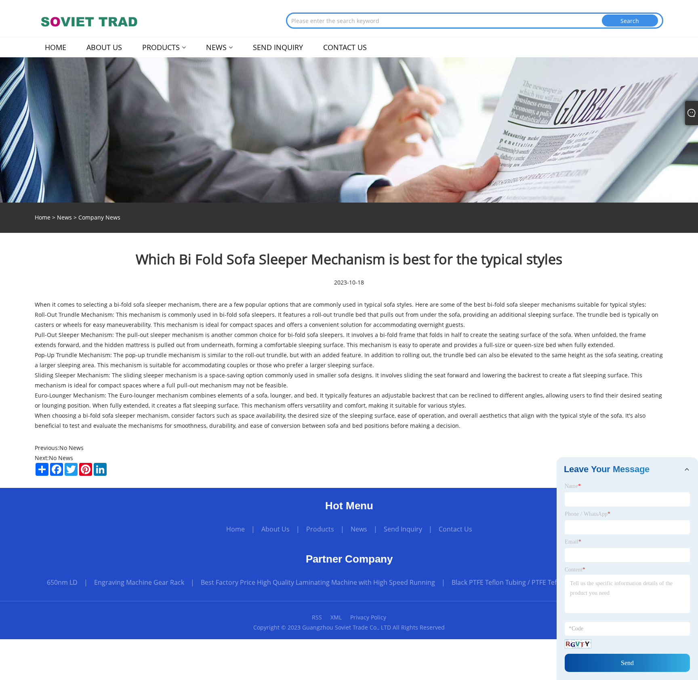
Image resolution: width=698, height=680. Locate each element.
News (64, 217)
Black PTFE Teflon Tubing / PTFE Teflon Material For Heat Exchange (552, 582)
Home (235, 529)
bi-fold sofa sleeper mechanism (157, 304)
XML (336, 617)
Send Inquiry (403, 529)
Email (573, 542)
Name (573, 486)
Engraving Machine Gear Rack (139, 582)
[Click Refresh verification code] (578, 644)
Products (320, 529)
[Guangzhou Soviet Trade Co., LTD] (87, 22)
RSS (317, 617)
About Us (275, 529)
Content (575, 570)
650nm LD (62, 582)
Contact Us (455, 529)
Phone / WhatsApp (587, 514)
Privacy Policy (368, 617)
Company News (99, 217)
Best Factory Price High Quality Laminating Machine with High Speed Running (318, 582)
